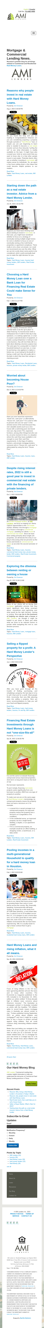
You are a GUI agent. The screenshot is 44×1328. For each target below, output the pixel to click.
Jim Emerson (18, 106)
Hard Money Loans (14, 65)
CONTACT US (26, 1216)
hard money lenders (17, 1161)
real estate (28, 173)
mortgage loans (30, 631)
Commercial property (13, 556)
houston (9, 365)
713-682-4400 (30, 11)
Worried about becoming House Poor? (18, 379)
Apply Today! (31, 1083)
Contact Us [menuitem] (12, 1195)
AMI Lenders (21, 262)
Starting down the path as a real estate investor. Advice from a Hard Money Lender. (22, 1110)
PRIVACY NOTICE (17, 1214)
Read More (10, 171)
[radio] (22, 1133)
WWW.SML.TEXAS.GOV (28, 1286)
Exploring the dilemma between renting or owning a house (21, 570)
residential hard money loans (16, 935)
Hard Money (16, 1046)
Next (14, 1057)
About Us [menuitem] (12, 1178)
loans (33, 456)
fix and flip (22, 710)
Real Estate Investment (28, 554)
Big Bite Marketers (25, 1318)
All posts (10, 1057)
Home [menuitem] (11, 1174)
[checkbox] (22, 1137)
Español (32, 9)
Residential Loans (31, 363)
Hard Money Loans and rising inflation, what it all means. (22, 949)
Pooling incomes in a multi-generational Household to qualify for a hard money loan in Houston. (21, 858)
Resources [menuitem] (12, 1187)
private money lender (19, 365)
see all (9, 1166)
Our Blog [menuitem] (12, 1191)
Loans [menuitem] (11, 1182)
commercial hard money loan (16, 552)
